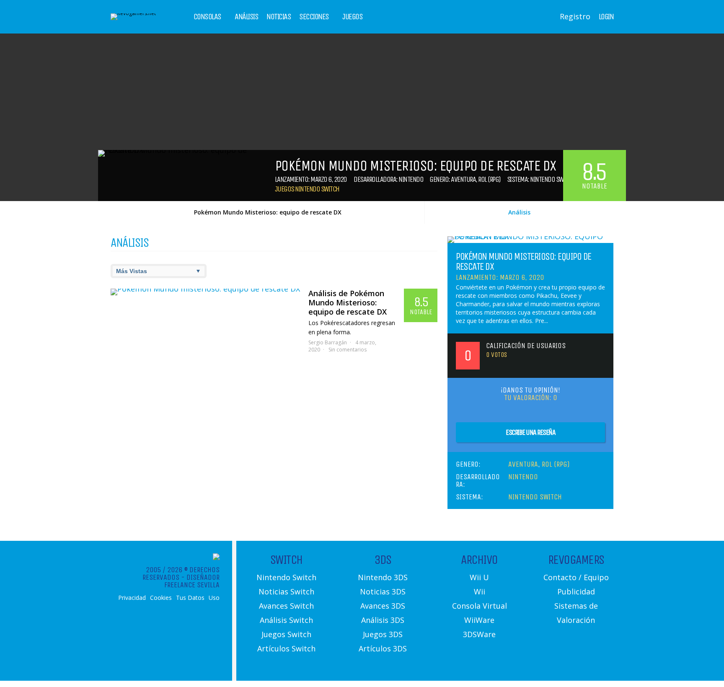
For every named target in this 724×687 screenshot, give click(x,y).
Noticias (278, 17)
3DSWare (479, 634)
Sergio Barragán (327, 342)
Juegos (352, 17)
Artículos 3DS (383, 648)
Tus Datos (190, 598)
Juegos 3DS (383, 634)
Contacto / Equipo (576, 577)
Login (606, 17)
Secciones (314, 17)
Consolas (207, 17)
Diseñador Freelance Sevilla (192, 581)
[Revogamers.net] (133, 13)
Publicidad (576, 591)
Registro (575, 16)
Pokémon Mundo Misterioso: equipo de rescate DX (267, 212)
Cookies (161, 598)
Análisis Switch (286, 620)
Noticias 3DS (383, 591)
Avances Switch (286, 606)
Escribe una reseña (530, 432)
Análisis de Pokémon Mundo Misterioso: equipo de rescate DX (347, 302)
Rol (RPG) (489, 179)
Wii (479, 591)
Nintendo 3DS (383, 577)
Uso (214, 598)
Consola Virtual (479, 606)
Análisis (246, 17)
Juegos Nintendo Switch (307, 189)
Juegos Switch (286, 634)
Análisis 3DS (382, 620)
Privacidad (132, 598)
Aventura (463, 179)
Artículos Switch (286, 648)
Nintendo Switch (552, 179)
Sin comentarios (347, 349)
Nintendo (410, 179)
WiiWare (479, 620)
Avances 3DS (382, 606)
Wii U (479, 577)
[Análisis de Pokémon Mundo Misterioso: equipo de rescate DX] (205, 292)
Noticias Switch (286, 591)
